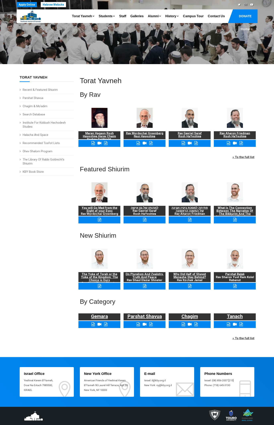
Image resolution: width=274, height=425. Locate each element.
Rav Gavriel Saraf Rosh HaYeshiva (190, 134)
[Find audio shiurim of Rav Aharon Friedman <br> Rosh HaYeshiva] (228, 143)
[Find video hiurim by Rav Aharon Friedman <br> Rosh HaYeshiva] (235, 143)
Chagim (190, 316)
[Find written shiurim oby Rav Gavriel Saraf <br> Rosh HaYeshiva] (196, 143)
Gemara (99, 316)
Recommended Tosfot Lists (41, 143)
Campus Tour (193, 16)
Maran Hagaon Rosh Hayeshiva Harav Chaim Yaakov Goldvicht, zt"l (99, 137)
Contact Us (216, 16)
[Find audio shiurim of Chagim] (183, 324)
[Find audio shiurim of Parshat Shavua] (138, 324)
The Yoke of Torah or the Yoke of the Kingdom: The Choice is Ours (99, 277)
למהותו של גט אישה (144, 208)
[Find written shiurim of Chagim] (196, 324)
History (170, 16)
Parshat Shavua (33, 98)
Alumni (153, 16)
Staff (122, 16)
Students (106, 16)
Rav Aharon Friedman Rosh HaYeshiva (235, 134)
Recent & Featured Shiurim (40, 90)
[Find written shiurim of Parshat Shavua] (150, 324)
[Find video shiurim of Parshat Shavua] (144, 324)
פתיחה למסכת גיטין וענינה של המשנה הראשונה (190, 209)
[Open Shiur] (99, 286)
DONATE (245, 16)
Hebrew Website (53, 4)
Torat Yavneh (82, 16)
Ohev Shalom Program (37, 151)
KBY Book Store (33, 172)
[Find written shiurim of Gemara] (105, 324)
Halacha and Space (35, 135)
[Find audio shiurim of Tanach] (228, 324)
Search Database (34, 114)
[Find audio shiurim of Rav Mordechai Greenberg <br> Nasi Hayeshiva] (138, 143)
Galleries (137, 16)
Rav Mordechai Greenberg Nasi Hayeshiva (144, 134)
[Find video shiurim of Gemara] (99, 324)
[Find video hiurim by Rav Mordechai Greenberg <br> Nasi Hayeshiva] (144, 143)
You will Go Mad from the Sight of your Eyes (99, 209)
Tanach (235, 316)
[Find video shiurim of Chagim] (190, 324)
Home (245, 29)
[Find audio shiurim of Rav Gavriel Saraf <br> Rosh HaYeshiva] (183, 143)
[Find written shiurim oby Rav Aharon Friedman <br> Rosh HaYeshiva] (241, 143)
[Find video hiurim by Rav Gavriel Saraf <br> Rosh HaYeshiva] (190, 143)
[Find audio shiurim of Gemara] (93, 324)
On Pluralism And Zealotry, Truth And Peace (144, 275)
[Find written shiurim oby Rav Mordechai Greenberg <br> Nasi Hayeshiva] (150, 143)
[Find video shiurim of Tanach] (235, 324)
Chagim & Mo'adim (35, 106)
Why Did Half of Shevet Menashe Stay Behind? (189, 275)
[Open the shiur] (99, 219)
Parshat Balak (235, 274)
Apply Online (27, 4)
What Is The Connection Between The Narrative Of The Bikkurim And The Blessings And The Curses (235, 212)
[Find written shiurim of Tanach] (241, 324)
